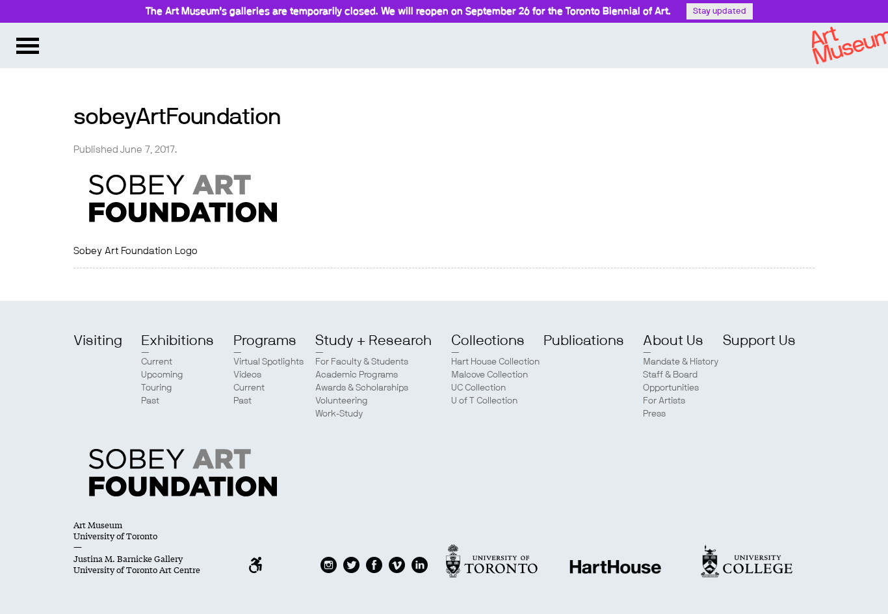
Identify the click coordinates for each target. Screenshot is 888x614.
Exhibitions (177, 340)
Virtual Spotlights (268, 361)
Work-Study (339, 413)
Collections (488, 340)
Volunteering (341, 400)
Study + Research (373, 340)
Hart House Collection (495, 361)
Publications (583, 340)
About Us (673, 340)
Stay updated (719, 11)
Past (150, 400)
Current (156, 361)
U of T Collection (484, 400)
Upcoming (162, 374)
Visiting (97, 340)
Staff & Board (670, 374)
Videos (247, 374)
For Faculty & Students (361, 361)
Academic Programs (356, 374)
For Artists (664, 400)
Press (654, 413)
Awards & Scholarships (361, 387)
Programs (264, 340)
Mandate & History (680, 361)
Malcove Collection (489, 374)
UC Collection (478, 387)
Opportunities (671, 387)
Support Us (759, 340)
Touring (156, 387)
